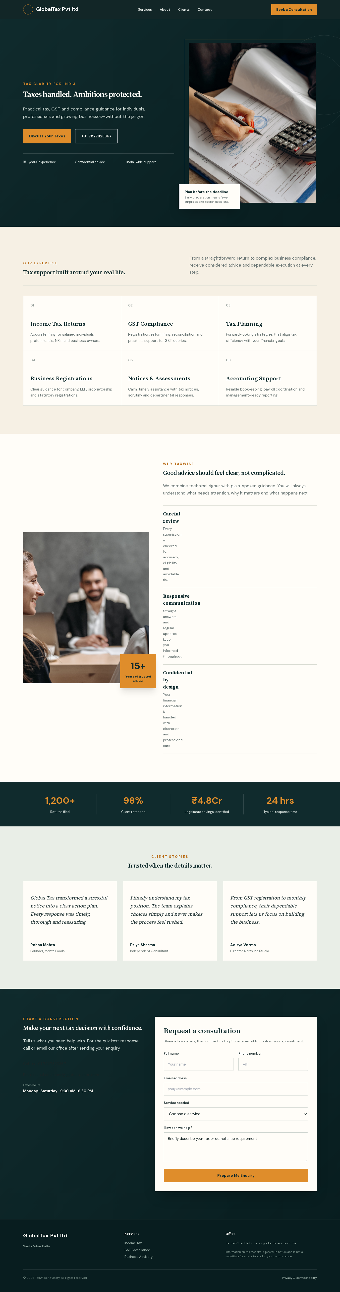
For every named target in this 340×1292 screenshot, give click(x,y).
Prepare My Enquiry (236, 1175)
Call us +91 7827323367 (44, 1063)
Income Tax (133, 1243)
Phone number (250, 1053)
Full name (171, 1053)
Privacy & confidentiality (299, 1278)
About (165, 9)
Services (145, 9)
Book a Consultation (294, 9)
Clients (184, 9)
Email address (175, 1078)
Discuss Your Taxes (47, 136)
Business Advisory (138, 1257)
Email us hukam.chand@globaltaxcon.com (61, 1074)
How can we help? (178, 1128)
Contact (205, 9)
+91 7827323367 (96, 136)
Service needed (176, 1103)
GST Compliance (137, 1250)
